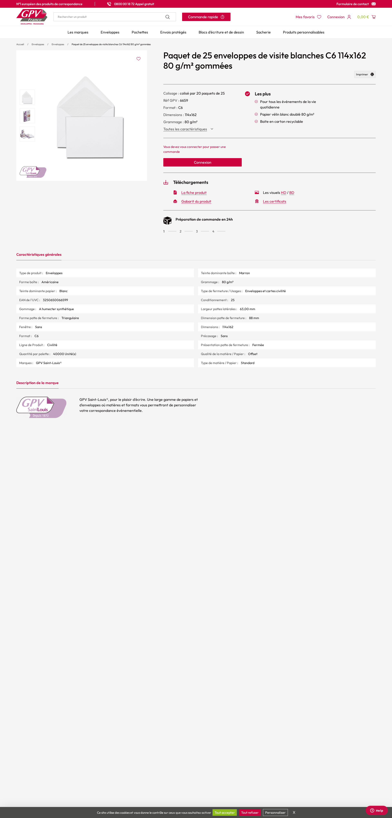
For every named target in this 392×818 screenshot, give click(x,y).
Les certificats (274, 201)
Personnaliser (275, 812)
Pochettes (140, 32)
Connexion (202, 162)
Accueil (20, 44)
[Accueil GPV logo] (31, 17)
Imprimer (362, 74)
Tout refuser (250, 812)
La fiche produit (194, 192)
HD (283, 192)
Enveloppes (110, 32)
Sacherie (263, 32)
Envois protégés (173, 32)
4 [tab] (213, 231)
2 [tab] (181, 231)
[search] (115, 17)
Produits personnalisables (303, 32)
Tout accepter (225, 812)
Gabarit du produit (196, 201)
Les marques (78, 32)
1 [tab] (164, 231)
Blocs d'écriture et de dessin (221, 32)
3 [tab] (197, 231)
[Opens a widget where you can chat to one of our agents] (376, 811)
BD (291, 192)
